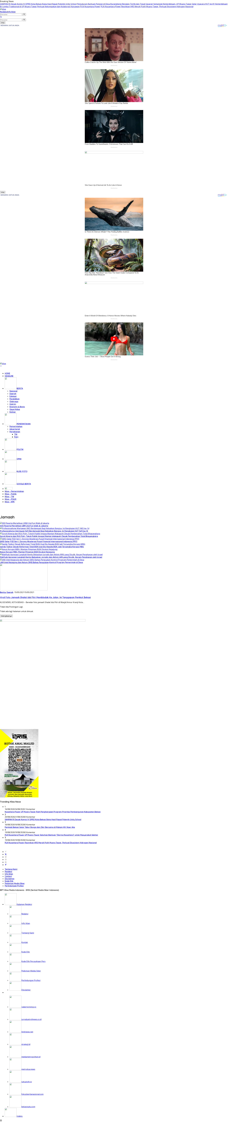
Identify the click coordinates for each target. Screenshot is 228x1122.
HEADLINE (9, 376)
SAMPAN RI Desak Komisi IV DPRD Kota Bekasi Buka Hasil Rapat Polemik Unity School (38, 4)
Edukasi (13, 396)
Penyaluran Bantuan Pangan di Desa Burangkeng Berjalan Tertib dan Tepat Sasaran (115, 4)
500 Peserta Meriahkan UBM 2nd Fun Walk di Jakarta (24, 526)
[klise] (3, 9)
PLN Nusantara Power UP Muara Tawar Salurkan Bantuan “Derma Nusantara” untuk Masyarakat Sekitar (51, 835)
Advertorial (15, 429)
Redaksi (3, 12)
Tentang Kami (11, 869)
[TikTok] (6, 864)
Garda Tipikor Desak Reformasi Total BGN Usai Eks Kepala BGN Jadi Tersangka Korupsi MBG (42, 546)
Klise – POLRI (10, 499)
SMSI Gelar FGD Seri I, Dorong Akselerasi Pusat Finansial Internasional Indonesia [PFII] (38, 541)
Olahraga (14, 401)
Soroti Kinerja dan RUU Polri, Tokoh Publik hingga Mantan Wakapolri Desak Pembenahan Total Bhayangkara (49, 536)
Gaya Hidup (15, 409)
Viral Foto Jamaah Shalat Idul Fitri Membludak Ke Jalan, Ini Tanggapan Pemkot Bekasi (45, 597)
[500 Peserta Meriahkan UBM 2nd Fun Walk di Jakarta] (24, 523)
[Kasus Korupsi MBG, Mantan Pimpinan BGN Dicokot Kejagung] (28, 549)
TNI (15, 434)
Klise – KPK (9, 502)
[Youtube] (6, 859)
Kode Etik (9, 881)
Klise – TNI (9, 496)
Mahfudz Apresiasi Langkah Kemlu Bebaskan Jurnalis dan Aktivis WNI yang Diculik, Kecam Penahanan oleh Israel (51, 557)
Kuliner (13, 412)
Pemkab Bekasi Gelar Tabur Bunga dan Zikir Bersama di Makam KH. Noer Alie (40, 827)
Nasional (13, 391)
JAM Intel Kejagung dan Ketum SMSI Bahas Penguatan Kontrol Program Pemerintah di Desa (41, 562)
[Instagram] (6, 857)
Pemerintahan (16, 426)
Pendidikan (14, 399)
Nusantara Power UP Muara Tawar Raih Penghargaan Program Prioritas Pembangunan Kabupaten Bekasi (53, 812)
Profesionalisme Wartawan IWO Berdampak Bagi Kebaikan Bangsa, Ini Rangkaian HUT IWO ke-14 (44, 531)
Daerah (13, 393)
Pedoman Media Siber (15, 883)
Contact (8, 876)
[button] (24, 14)
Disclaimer (9, 878)
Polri (16, 437)
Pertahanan (15, 431)
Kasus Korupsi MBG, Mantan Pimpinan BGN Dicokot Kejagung (27, 552)
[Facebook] (6, 851)
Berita (3, 592)
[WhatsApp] (6, 862)
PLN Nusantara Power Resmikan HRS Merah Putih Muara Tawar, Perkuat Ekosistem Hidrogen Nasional (147, 6)
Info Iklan (11, 12)
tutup (2, 23)
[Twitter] (6, 854)
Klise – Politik (11, 494)
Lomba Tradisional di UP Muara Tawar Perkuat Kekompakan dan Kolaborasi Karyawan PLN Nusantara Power (51, 6)
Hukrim (13, 404)
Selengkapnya (6, 616)
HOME (7, 373)
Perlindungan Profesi (14, 886)
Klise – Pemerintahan (14, 491)
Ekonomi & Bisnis (17, 407)
